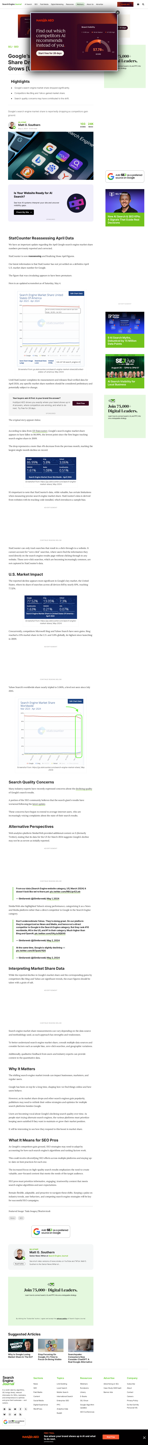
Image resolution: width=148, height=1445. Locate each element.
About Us (90, 4)
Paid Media (44, 4)
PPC (58, 1405)
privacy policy (62, 1318)
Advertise (99, 4)
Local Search (62, 1388)
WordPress (37, 1409)
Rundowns (84, 1388)
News (12, 1218)
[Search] (143, 4)
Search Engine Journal (58, 1256)
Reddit (59, 1413)
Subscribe (131, 1384)
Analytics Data (62, 1409)
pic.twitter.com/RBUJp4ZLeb (65, 891)
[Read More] (124, 322)
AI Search (28, 4)
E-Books (83, 1396)
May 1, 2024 (53, 898)
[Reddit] (15, 1414)
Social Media (38, 1400)
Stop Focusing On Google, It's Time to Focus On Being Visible (49, 1357)
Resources (70, 4)
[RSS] (20, 1414)
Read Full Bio (19, 1264)
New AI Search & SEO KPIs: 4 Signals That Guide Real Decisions (124, 219)
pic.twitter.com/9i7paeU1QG (31, 950)
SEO (36, 4)
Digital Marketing (57, 4)
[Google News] (4, 1409)
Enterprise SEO (63, 1400)
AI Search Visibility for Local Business (121, 383)
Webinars (80, 4)
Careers (130, 1396)
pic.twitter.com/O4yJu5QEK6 (50, 933)
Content (36, 1396)
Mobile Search (62, 1392)
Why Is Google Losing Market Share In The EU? (20, 1355)
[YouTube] (15, 1409)
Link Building (62, 1384)
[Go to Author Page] (12, 125)
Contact (130, 1392)
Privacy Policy (132, 1400)
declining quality (84, 788)
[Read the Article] (20, 1345)
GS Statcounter (39, 430)
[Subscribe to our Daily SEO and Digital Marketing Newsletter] (138, 4)
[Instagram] (10, 1414)
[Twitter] (26, 1409)
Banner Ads (108, 1392)
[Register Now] (124, 200)
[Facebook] (20, 1409)
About (129, 1388)
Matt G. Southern (29, 125)
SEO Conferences (87, 1412)
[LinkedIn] (10, 1409)
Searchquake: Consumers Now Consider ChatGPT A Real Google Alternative (80, 1358)
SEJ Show (84, 1400)
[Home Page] (12, 4)
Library (83, 1392)
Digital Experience (40, 1405)
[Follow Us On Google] (50, 1231)
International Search (65, 1396)
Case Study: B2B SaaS (112, 1388)
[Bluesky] (4, 1414)
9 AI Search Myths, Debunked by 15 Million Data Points (122, 340)
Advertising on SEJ (111, 1384)
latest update (38, 804)
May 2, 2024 (53, 940)
